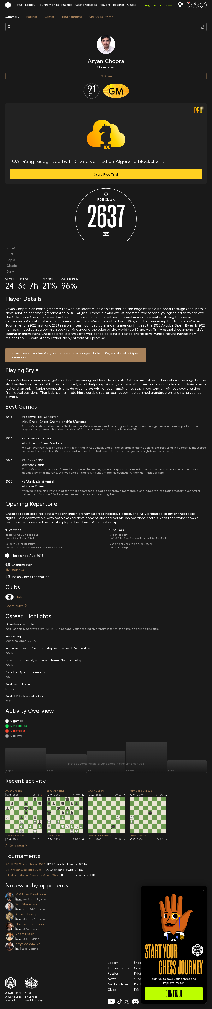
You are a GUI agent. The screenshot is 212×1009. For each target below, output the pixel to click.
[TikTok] (119, 1001)
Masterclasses (86, 4)
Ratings (119, 4)
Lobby (30, 4)
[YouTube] (111, 1001)
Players (105, 4)
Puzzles (66, 4)
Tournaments (48, 4)
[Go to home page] (8, 5)
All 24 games (15, 845)
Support (140, 978)
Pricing (139, 973)
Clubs (131, 4)
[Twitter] (126, 1001)
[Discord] (135, 1001)
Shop (138, 962)
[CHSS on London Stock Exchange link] (34, 983)
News (18, 4)
